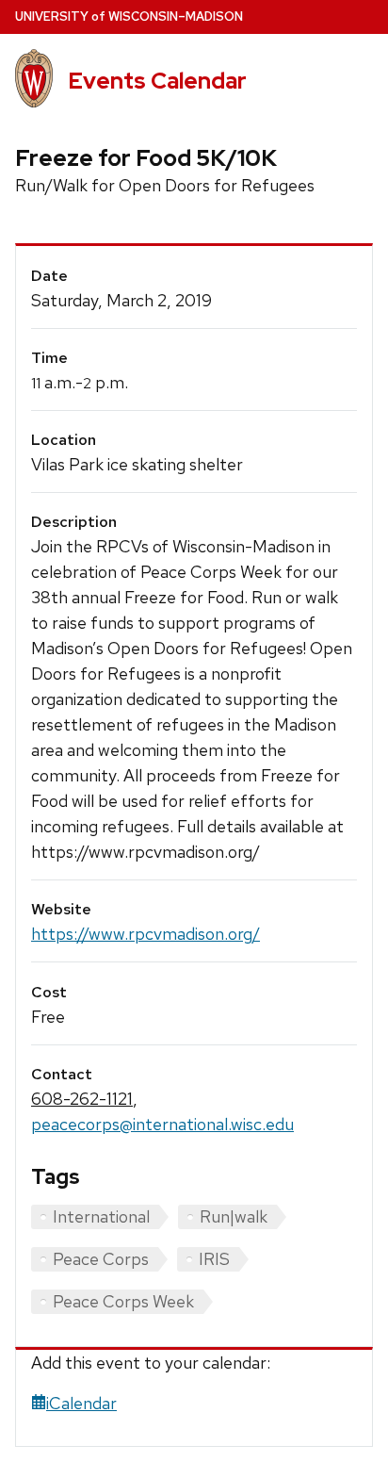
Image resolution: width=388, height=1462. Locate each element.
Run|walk (233, 1216)
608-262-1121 (82, 1098)
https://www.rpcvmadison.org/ (145, 934)
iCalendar (81, 1403)
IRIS (214, 1259)
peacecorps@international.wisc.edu (162, 1124)
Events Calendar (157, 80)
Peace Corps (101, 1259)
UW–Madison (129, 16)
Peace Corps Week (123, 1301)
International (101, 1216)
